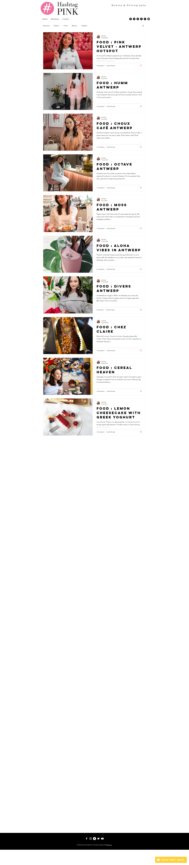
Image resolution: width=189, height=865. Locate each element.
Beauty (74, 26)
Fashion (56, 26)
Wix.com (109, 845)
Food (65, 26)
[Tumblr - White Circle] (94, 838)
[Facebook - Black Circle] (130, 19)
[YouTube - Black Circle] (148, 19)
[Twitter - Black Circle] (137, 19)
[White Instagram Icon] (90, 838)
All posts (46, 26)
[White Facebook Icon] (86, 838)
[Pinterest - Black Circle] (145, 19)
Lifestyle (84, 26)
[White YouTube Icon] (102, 838)
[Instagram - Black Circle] (134, 19)
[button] (143, 26)
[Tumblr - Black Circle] (141, 19)
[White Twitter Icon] (98, 838)
